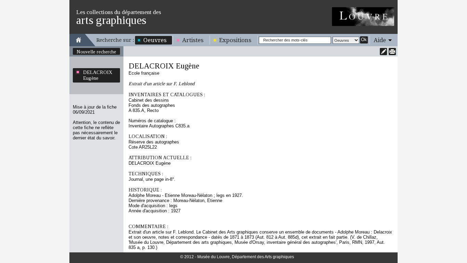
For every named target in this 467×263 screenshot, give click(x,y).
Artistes (192, 40)
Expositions (235, 40)
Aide (380, 40)
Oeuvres (154, 40)
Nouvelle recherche (96, 51)
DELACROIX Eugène (97, 75)
